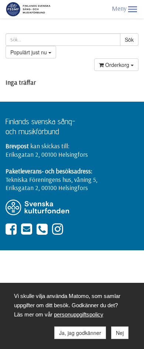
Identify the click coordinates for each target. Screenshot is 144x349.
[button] (132, 9)
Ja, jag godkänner (80, 332)
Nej (120, 332)
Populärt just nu (29, 52)
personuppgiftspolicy (78, 314)
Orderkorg (117, 64)
